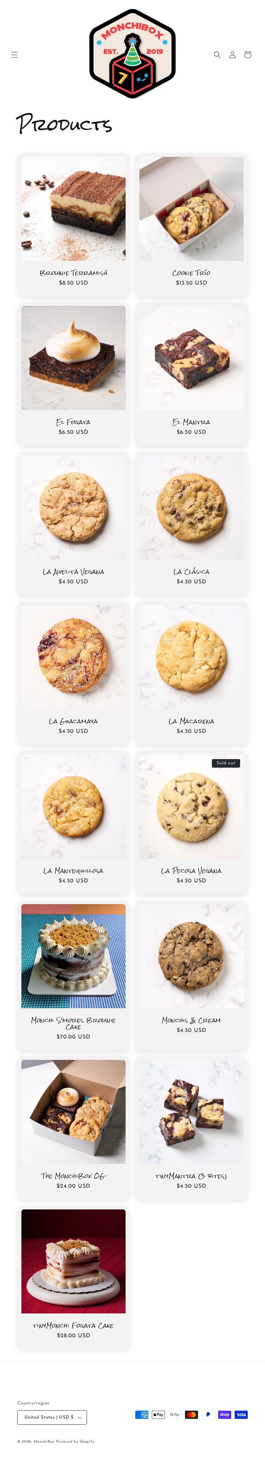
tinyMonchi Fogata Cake (73, 1326)
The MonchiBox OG (73, 1176)
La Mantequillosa (73, 871)
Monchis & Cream (191, 1020)
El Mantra (191, 422)
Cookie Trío (191, 273)
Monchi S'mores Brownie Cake (73, 1024)
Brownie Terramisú (74, 273)
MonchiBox (44, 1442)
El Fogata (73, 422)
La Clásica (192, 572)
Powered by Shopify (75, 1442)
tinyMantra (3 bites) (191, 1176)
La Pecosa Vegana (191, 871)
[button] (14, 54)
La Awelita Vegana (74, 572)
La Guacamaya (73, 721)
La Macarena (192, 721)
